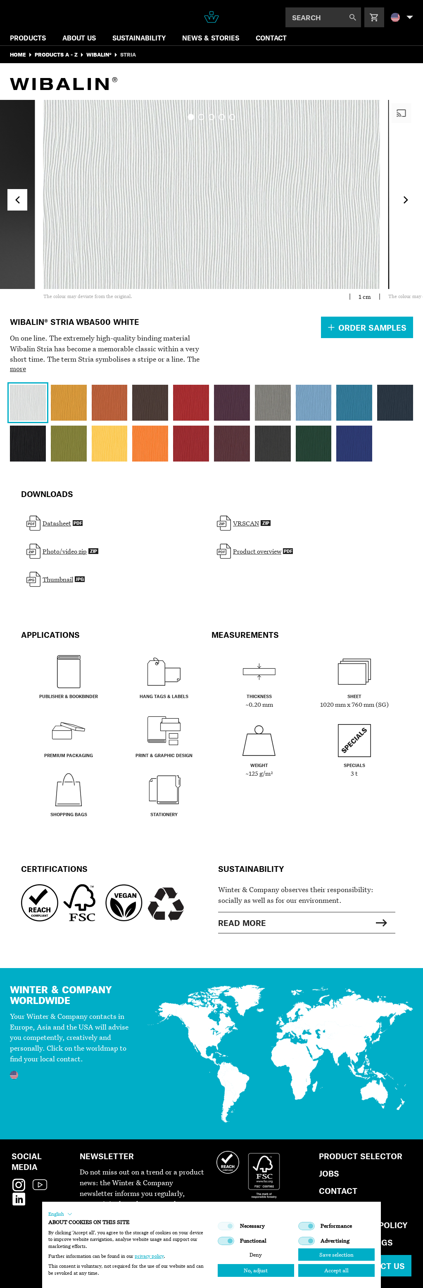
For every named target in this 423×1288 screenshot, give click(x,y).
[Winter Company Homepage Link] (211, 17)
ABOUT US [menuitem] (79, 38)
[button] (60, 1214)
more (18, 368)
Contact (338, 1191)
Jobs (329, 1173)
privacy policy (149, 1256)
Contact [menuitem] (271, 38)
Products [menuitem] (28, 38)
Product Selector (360, 1156)
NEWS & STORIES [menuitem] (210, 38)
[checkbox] (226, 1226)
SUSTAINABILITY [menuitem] (139, 38)
